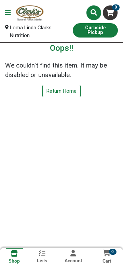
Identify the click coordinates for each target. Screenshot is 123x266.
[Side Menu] (8, 12)
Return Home (61, 91)
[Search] (94, 12)
